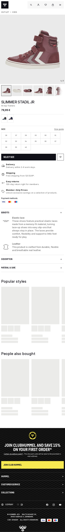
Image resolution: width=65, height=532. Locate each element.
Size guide (59, 129)
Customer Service (10, 484)
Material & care (8, 268)
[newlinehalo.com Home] (4, 5)
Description (7, 259)
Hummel (5, 476)
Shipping (10, 173)
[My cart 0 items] (53, 5)
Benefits (5, 212)
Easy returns (12, 181)
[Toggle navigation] (31, 5)
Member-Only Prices (17, 190)
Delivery (10, 164)
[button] (38, 5)
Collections (7, 492)
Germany (9, 504)
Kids (14, 12)
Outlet (5, 12)
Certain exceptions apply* (13, 454)
